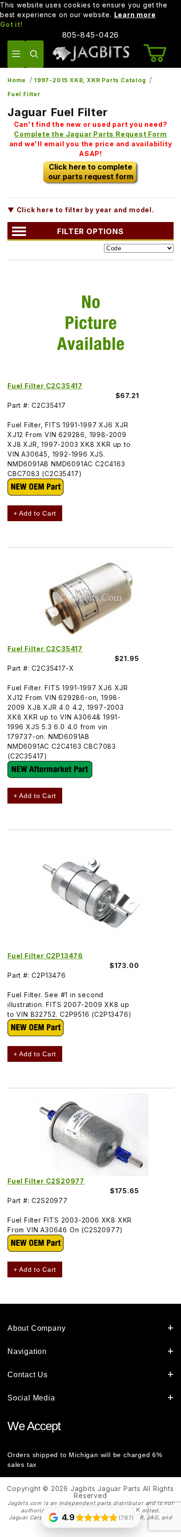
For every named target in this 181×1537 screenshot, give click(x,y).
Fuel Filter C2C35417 (45, 386)
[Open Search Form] (35, 54)
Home (16, 80)
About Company (36, 1328)
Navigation (27, 1351)
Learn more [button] (135, 15)
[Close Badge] (137, 1509)
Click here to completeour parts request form (90, 171)
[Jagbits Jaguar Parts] (90, 53)
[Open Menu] (16, 54)
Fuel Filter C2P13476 (45, 956)
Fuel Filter (24, 94)
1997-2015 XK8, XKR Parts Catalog (90, 80)
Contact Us (27, 1375)
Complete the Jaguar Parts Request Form (90, 134)
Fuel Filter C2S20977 (45, 1181)
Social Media (31, 1398)
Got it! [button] (11, 24)
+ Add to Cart (34, 513)
